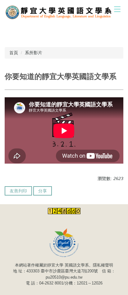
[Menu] (117, 9)
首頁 (13, 52)
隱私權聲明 (103, 265)
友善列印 (18, 190)
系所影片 (33, 52)
